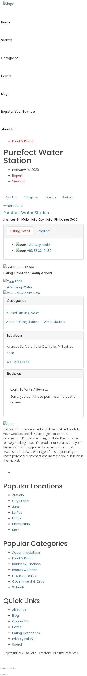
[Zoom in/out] (2, 668)
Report (17, 175)
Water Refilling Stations (22, 322)
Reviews (67, 197)
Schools (18, 587)
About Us (11, 197)
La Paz (17, 512)
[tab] (43, 300)
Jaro (15, 506)
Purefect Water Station (26, 212)
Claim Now (31, 293)
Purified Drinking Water (22, 313)
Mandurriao (21, 524)
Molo (46, 244)
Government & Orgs (28, 581)
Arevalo (18, 495)
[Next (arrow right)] (6, 674)
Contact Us (21, 621)
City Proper (20, 501)
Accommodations (26, 552)
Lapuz (16, 518)
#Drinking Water (19, 287)
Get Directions (18, 362)
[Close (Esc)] (15, 668)
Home (17, 627)
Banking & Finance (26, 564)
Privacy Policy (22, 639)
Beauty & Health (24, 570)
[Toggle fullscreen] (6, 668)
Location (50, 197)
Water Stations (54, 322)
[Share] (10, 668)
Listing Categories (26, 633)
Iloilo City (34, 244)
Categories (31, 197)
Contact (44, 231)
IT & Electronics (24, 575)
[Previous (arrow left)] (2, 674)
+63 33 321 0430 (39, 250)
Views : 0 (18, 181)
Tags (18, 281)
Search (17, 644)
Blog (15, 615)
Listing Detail (20, 231)
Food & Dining (23, 141)
